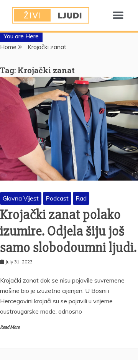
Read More (10, 327)
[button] (118, 15)
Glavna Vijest (21, 198)
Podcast (57, 198)
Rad (81, 198)
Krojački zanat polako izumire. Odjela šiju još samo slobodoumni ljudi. (68, 231)
